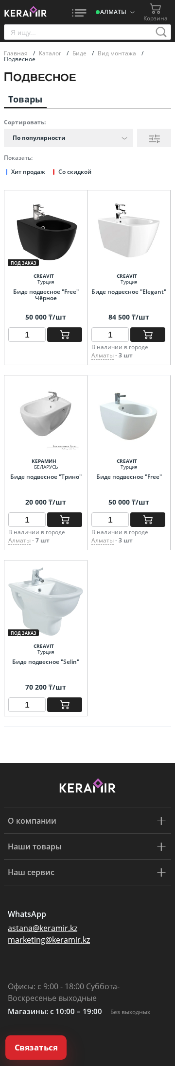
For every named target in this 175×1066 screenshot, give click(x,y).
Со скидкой (74, 172)
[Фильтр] (154, 138)
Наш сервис (31, 872)
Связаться (36, 1047)
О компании (32, 820)
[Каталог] (79, 12)
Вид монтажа (118, 53)
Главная (16, 53)
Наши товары (35, 846)
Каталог (51, 53)
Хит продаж (28, 172)
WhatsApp (27, 914)
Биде (80, 53)
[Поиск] (161, 32)
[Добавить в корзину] (64, 334)
